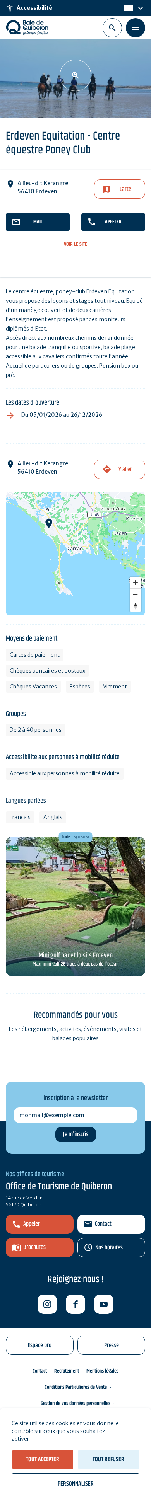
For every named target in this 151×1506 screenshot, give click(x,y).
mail (38, 222)
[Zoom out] (135, 594)
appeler (113, 222)
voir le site (75, 244)
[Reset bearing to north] (135, 606)
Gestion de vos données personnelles (75, 1403)
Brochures (34, 1247)
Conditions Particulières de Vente (76, 1387)
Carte (125, 189)
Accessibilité (29, 8)
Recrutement (66, 1371)
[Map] (75, 553)
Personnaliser (76, 1484)
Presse (111, 1345)
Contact (103, 1224)
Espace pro (39, 1345)
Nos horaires (109, 1247)
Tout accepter (42, 1459)
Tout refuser (108, 1459)
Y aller (125, 469)
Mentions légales (102, 1371)
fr (126, 8)
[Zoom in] (135, 582)
